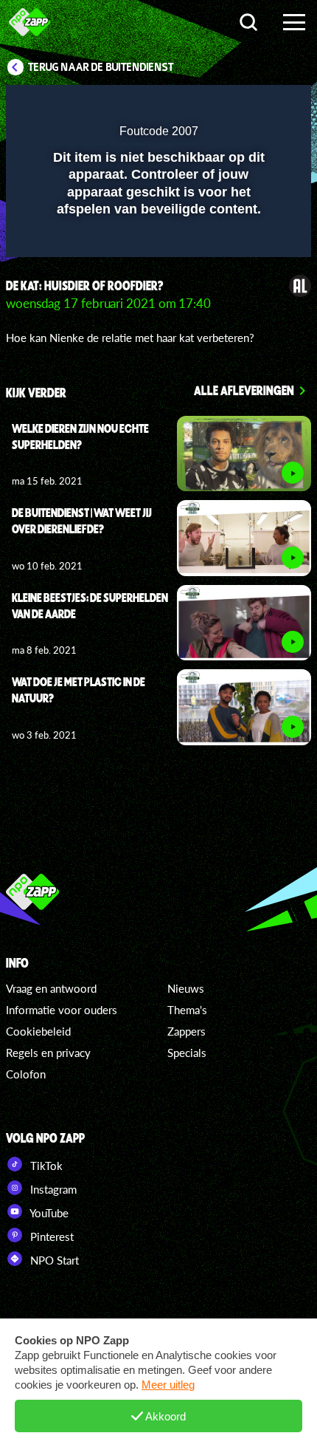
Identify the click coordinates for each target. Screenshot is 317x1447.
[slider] (156, 238)
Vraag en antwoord (51, 988)
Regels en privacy (48, 1052)
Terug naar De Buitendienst (101, 67)
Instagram (52, 1189)
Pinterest (50, 1236)
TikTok (45, 1165)
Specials (186, 1052)
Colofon (26, 1074)
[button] (262, 105)
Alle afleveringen (244, 390)
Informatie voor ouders (61, 1009)
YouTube (48, 1212)
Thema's (187, 1009)
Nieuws (185, 988)
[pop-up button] (232, 105)
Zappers (186, 1031)
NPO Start (53, 1260)
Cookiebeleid (38, 1031)
